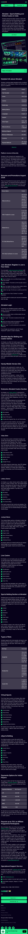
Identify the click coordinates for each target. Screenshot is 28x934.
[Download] (14, 930)
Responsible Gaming (6, 915)
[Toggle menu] (26, 2)
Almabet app (15, 354)
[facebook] (13, 928)
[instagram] (9, 928)
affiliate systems (5, 828)
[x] (2, 928)
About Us (14, 147)
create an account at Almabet (15, 270)
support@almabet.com (13, 860)
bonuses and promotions (11, 185)
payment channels (12, 782)
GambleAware (4, 920)
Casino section (12, 392)
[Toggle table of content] (25, 70)
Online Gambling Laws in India (8, 922)
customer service (17, 869)
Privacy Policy (4, 912)
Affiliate (3, 910)
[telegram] (6, 928)
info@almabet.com (10, 876)
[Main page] (6, 891)
